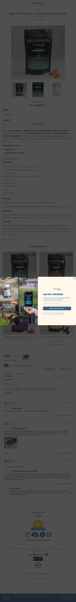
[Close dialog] (74, 278)
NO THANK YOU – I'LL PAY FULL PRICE (53, 313)
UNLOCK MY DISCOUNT (57, 308)
